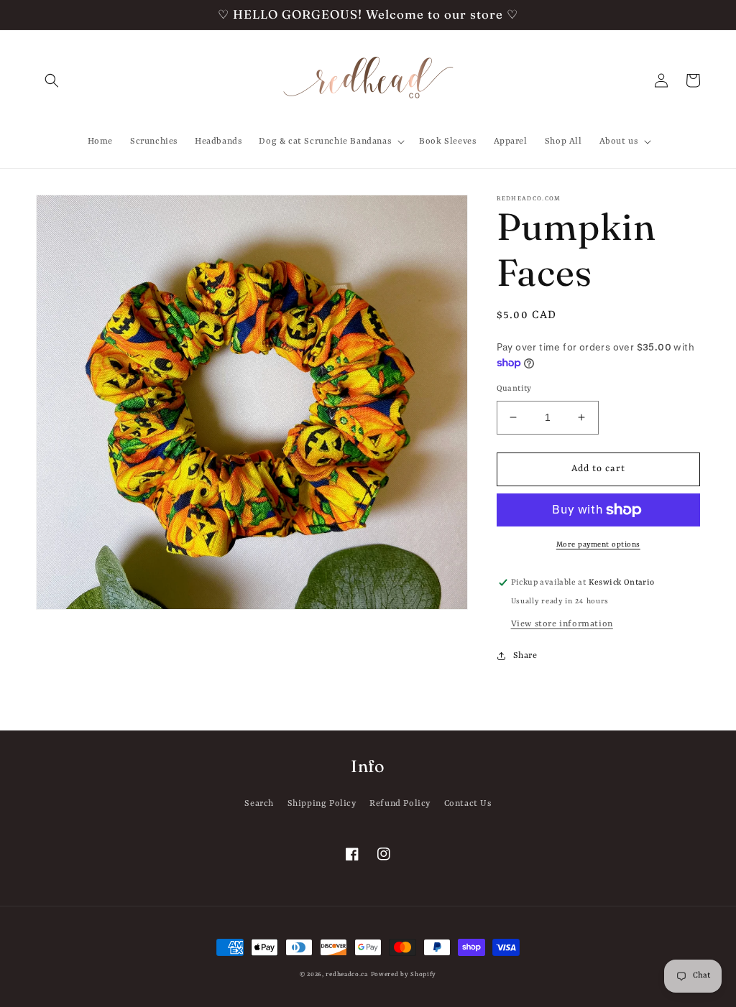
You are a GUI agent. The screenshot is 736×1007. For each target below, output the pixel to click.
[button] (52, 80)
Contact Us (468, 804)
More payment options (598, 544)
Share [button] (525, 656)
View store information (562, 624)
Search (259, 804)
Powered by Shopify (404, 974)
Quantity (514, 389)
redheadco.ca (346, 974)
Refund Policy (400, 804)
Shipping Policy (322, 804)
